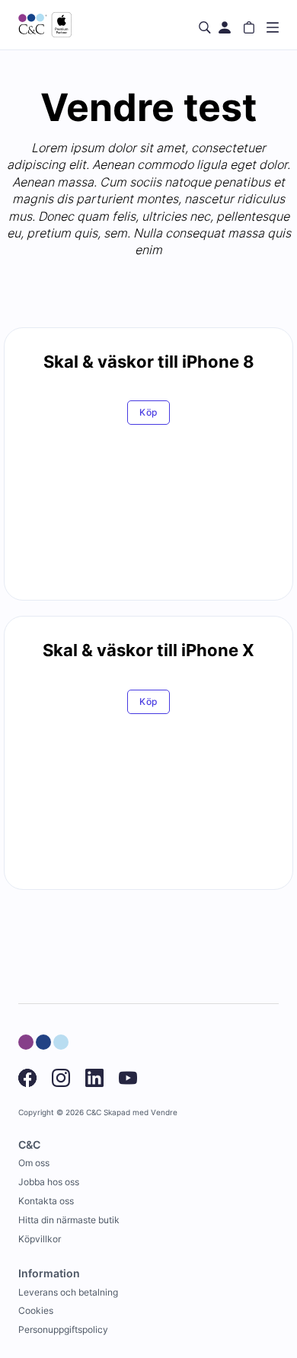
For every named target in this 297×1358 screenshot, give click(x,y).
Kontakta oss (46, 1201)
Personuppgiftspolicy (63, 1329)
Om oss (34, 1162)
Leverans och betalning (68, 1292)
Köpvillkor (39, 1239)
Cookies (35, 1310)
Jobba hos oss (48, 1181)
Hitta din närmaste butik (69, 1220)
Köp (148, 412)
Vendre (164, 1112)
